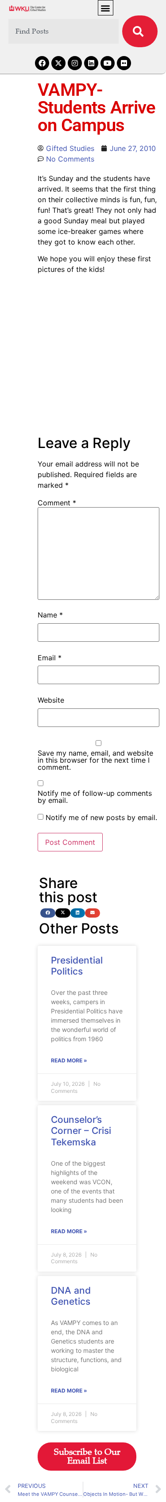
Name (50, 614)
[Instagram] (75, 63)
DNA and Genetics (71, 1296)
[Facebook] (42, 63)
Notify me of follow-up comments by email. (95, 797)
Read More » (69, 1060)
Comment (57, 502)
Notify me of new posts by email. (101, 817)
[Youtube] (107, 63)
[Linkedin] (91, 63)
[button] (105, 7)
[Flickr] (124, 63)
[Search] (140, 31)
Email (50, 657)
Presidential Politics (77, 966)
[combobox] (63, 31)
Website (51, 700)
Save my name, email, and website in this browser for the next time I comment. (95, 760)
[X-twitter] (58, 63)
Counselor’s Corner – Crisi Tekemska (81, 1130)
